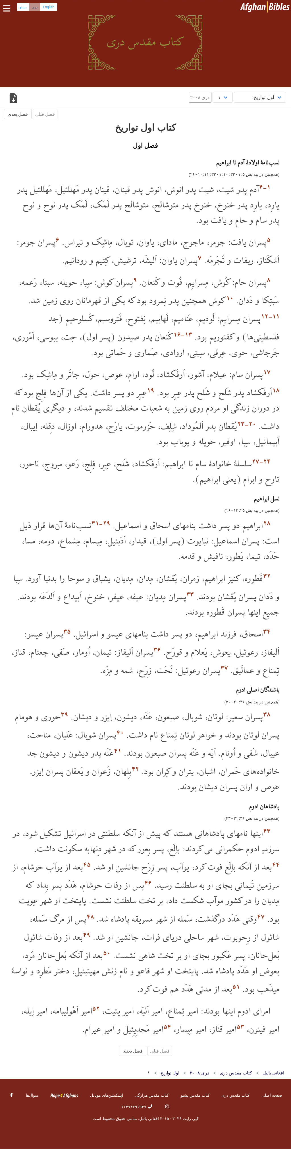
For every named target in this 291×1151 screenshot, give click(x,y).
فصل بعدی (18, 114)
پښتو (23, 7)
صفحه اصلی (271, 1095)
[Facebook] (11, 1095)
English (48, 7)
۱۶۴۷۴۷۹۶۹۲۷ (134, 1106)
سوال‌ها (32, 1095)
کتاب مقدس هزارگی (152, 1095)
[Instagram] (167, 1106)
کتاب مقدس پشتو (195, 1095)
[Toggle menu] (8, 8)
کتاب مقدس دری (235, 1095)
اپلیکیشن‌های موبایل (106, 1095)
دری (35, 7)
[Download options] (13, 98)
